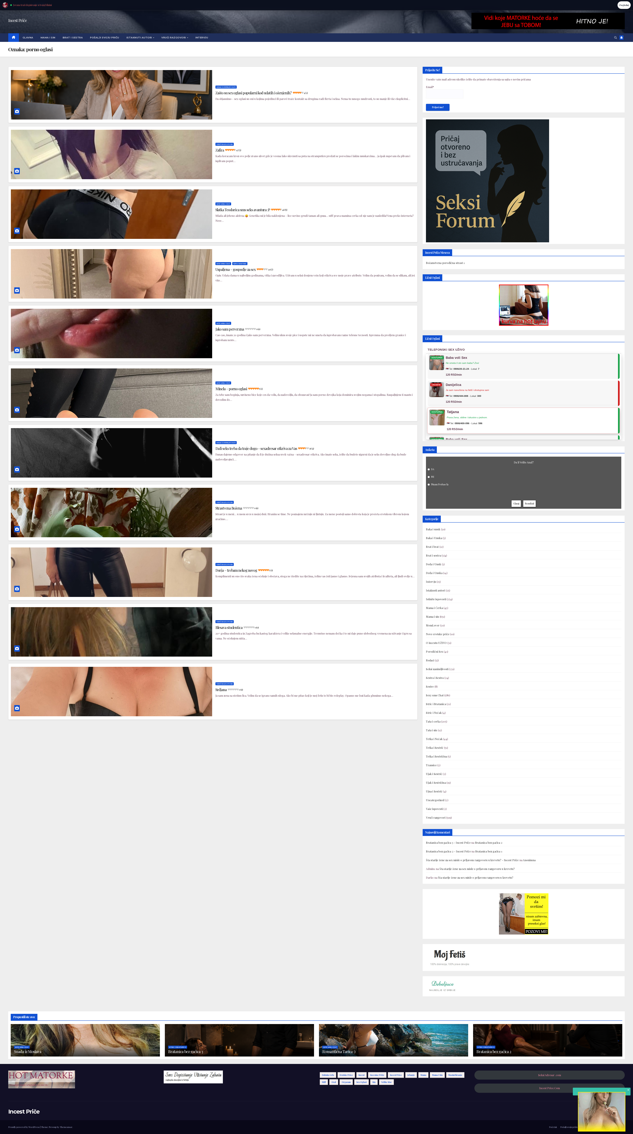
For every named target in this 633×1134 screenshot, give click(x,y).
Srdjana (229, 689)
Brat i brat (432, 546)
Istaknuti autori (139, 37)
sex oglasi (361, 1082)
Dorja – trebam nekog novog (244, 570)
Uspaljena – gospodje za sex (244, 269)
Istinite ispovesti (436, 599)
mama (423, 1075)
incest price (396, 1075)
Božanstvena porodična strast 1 (445, 263)
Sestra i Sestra (435, 678)
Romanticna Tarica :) (338, 1051)
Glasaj (516, 503)
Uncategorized (435, 800)
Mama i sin (48, 37)
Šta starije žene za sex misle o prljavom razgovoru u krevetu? (477, 869)
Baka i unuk (433, 529)
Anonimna (529, 860)
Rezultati (529, 503)
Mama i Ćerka (434, 608)
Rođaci (430, 660)
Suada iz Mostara (27, 1051)
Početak (553, 1127)
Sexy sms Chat (223, 204)
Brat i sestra (73, 37)
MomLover (432, 625)
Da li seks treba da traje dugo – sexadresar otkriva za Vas (264, 448)
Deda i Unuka (434, 573)
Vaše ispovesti (434, 809)
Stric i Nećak (434, 712)
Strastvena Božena (236, 508)
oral (334, 1082)
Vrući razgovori (174, 37)
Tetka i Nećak (434, 739)
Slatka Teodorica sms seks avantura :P (251, 209)
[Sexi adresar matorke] (523, 913)
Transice (431, 765)
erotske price (346, 1075)
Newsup (53, 1127)
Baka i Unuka (434, 538)
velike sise (386, 1082)
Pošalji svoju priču (104, 37)
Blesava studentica (237, 627)
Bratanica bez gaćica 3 (185, 1051)
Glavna (28, 37)
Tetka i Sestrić (434, 747)
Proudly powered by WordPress (24, 1127)
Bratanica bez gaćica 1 (488, 851)
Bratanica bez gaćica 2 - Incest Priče (448, 851)
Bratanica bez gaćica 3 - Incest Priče (448, 842)
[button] (615, 37)
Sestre (430, 686)
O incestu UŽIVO (436, 643)
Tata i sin (431, 730)
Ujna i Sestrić (239, 263)
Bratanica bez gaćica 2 (488, 842)
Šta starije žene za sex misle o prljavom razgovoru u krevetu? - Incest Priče (472, 860)
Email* (430, 87)
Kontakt (621, 1127)
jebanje (411, 1075)
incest (361, 1075)
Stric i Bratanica (436, 704)
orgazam (346, 1082)
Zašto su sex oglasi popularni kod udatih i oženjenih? (261, 92)
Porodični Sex (434, 651)
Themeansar (66, 1127)
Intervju (201, 37)
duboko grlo (328, 1075)
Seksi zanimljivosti (226, 87)
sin (374, 1082)
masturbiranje (455, 1075)
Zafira (228, 150)
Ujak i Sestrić (434, 774)
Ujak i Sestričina (436, 782)
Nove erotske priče (437, 634)
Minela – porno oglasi (239, 388)
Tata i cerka (433, 721)
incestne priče (377, 1075)
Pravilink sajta (606, 1127)
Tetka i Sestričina (436, 756)
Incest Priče (17, 20)
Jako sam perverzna (237, 329)
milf (324, 1082)
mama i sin (437, 1075)
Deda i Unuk (433, 564)
